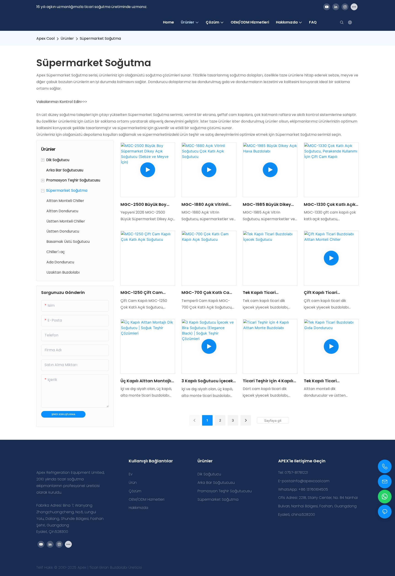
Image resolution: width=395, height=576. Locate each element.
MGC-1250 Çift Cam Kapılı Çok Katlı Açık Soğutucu (141, 293)
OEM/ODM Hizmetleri (146, 499)
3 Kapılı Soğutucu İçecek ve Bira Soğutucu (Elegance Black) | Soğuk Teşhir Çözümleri (207, 381)
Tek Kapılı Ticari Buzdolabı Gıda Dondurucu (320, 381)
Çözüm (135, 491)
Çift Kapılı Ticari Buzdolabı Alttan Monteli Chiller (330, 293)
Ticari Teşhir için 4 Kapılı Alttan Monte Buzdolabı (268, 381)
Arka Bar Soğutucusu (216, 482)
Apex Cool (45, 38)
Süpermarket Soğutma (100, 38)
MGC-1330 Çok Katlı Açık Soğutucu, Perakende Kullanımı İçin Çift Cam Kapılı (329, 204)
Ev (131, 474)
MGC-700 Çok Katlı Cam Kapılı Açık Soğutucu (207, 293)
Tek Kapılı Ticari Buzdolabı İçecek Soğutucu (260, 293)
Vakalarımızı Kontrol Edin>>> (61, 101)
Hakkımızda (138, 507)
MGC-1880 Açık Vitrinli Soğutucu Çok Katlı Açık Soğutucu (206, 204)
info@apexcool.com (311, 481)
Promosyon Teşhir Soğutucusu (225, 491)
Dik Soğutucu (209, 474)
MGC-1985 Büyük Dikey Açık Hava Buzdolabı (267, 204)
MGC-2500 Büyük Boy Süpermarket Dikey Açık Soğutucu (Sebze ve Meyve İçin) (145, 204)
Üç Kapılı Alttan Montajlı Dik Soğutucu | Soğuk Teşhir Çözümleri (145, 381)
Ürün (133, 482)
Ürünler (67, 38)
